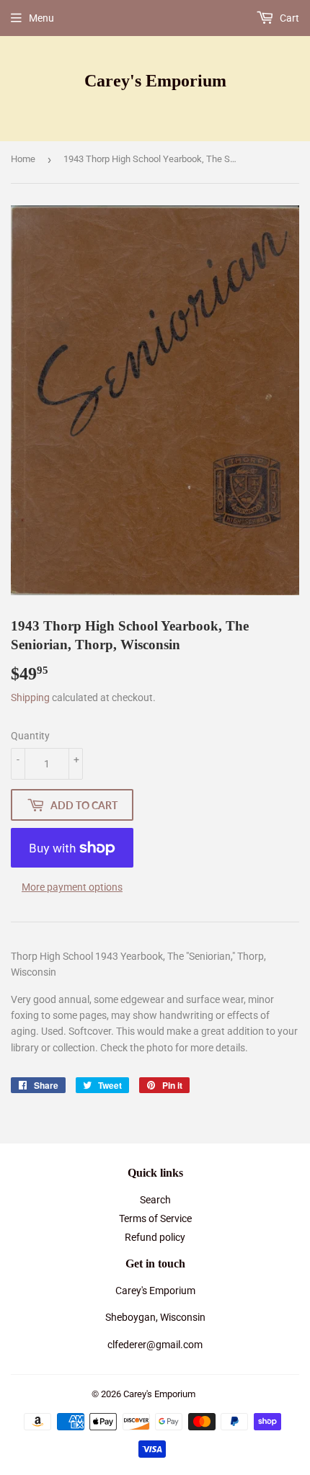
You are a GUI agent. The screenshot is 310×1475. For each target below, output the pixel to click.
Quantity (30, 735)
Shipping (30, 697)
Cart (288, 18)
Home (23, 158)
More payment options (72, 887)
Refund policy (155, 1237)
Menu (41, 18)
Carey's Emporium (155, 80)
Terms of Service (155, 1218)
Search (155, 1200)
